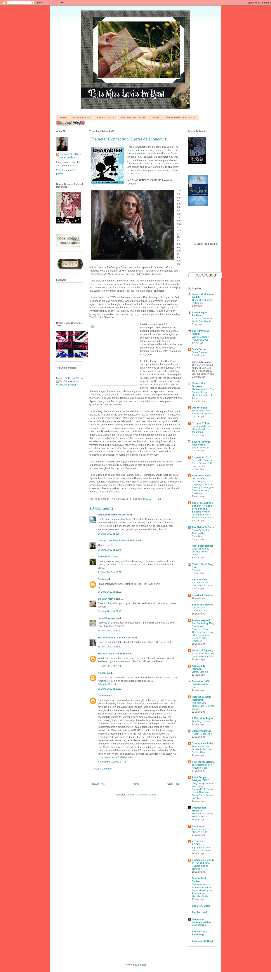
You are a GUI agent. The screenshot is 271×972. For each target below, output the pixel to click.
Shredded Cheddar (202, 595)
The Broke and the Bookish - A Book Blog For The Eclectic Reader (202, 507)
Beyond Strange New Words (201, 443)
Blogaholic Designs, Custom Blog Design (201, 922)
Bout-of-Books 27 (200, 447)
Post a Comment (103, 768)
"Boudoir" (196, 570)
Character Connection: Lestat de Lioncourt (127, 139)
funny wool (198, 826)
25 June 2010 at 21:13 (109, 646)
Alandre (102, 695)
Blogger (142, 964)
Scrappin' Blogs (201, 423)
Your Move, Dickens (203, 761)
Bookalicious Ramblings (199, 933)
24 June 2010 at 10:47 (109, 533)
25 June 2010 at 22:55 (109, 666)
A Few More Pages (202, 718)
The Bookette (199, 579)
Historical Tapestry (202, 650)
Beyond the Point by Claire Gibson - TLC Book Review (202, 463)
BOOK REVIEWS (81, 117)
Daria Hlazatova (106, 618)
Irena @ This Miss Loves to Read (116, 540)
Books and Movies (202, 604)
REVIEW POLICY (105, 117)
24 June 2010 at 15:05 (109, 572)
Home (136, 783)
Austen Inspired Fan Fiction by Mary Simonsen (203, 623)
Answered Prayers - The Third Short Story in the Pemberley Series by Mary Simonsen (202, 635)
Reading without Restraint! (201, 698)
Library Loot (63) (200, 672)
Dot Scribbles (199, 407)
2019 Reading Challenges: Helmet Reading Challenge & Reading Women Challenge (203, 487)
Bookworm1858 (200, 681)
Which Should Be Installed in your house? (200, 551)
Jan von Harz (105, 556)
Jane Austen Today (202, 743)
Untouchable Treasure (199, 809)
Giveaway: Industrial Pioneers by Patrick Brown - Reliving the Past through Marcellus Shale (202, 890)
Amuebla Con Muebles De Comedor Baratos (203, 706)
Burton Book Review (199, 880)
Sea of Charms (199, 352)
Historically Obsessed (198, 385)
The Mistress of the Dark (111, 653)
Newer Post (98, 783)
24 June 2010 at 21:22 (109, 611)
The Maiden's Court (203, 527)
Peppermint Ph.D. (202, 457)
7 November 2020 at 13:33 (112, 761)
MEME (155, 117)
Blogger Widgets (75, 378)
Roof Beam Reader (202, 545)
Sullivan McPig (106, 598)
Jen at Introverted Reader (112, 514)
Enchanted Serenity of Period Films (203, 861)
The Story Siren (201, 905)
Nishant (102, 673)
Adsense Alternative (108, 684)
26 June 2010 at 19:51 (109, 688)
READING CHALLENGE (133, 117)
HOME (63, 117)
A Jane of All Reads (203, 941)
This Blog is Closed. (202, 721)
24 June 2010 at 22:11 (109, 630)
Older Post (173, 783)
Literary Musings (201, 731)
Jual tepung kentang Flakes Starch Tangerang (202, 429)
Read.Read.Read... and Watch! (202, 477)
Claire (101, 579)
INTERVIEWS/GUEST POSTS (180, 117)
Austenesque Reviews (199, 314)
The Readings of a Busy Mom (114, 637)
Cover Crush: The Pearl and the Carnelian (201, 533)
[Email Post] (159, 498)
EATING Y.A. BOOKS (199, 843)
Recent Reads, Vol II (202, 734)
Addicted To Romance (199, 667)
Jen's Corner (199, 349)
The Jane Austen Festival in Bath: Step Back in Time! (202, 749)
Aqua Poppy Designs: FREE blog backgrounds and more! (202, 782)
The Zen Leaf (199, 912)
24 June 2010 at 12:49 (109, 549)
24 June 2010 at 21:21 (109, 591)
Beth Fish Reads (201, 362)
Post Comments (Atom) (143, 794)
